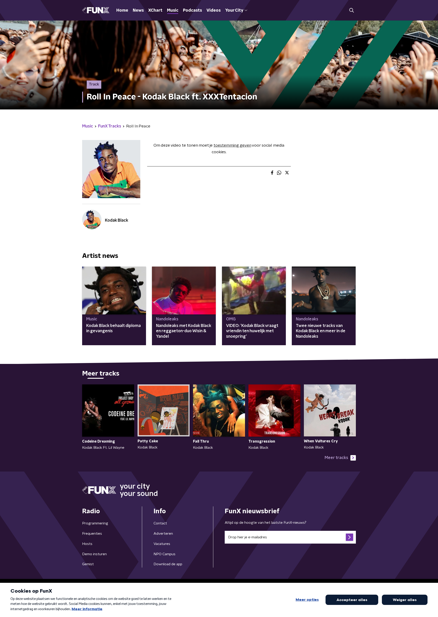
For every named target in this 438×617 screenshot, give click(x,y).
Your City (234, 10)
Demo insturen (94, 554)
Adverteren (163, 533)
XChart (155, 10)
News (138, 10)
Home (122, 10)
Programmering (95, 523)
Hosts (87, 544)
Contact (160, 523)
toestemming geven (232, 145)
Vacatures (162, 544)
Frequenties (92, 533)
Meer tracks (336, 458)
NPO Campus (164, 554)
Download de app (168, 564)
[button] (351, 10)
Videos (213, 10)
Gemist (88, 564)
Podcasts (192, 10)
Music (172, 10)
